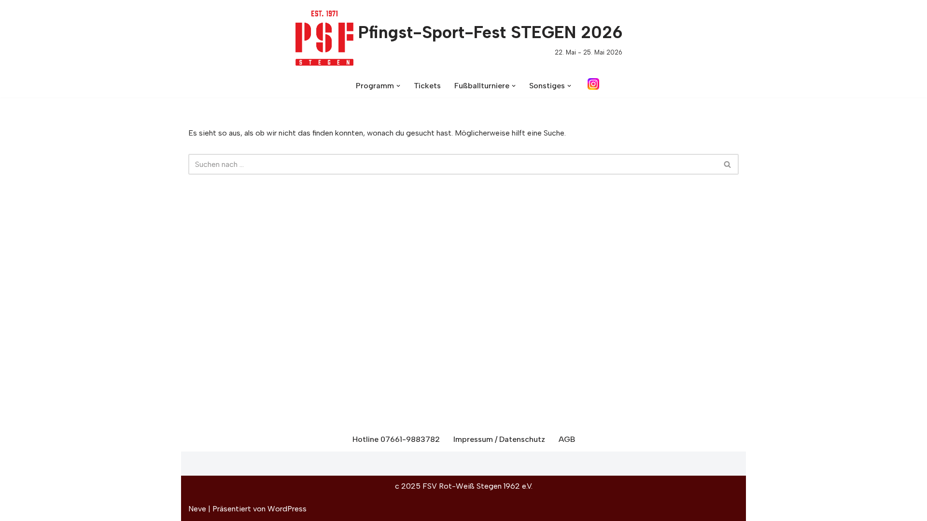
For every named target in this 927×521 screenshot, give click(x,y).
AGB (567, 439)
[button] (398, 86)
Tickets (427, 85)
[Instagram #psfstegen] (593, 87)
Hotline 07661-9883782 (396, 439)
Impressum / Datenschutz (499, 439)
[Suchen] (728, 164)
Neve (197, 508)
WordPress (287, 508)
